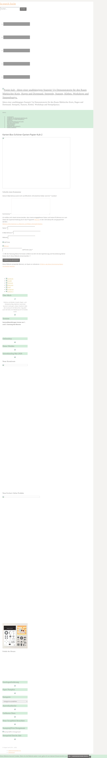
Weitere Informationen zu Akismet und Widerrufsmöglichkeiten (22, 224)
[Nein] (90, 757)
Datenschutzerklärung (14, 750)
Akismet (37, 220)
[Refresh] (6, 246)
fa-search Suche (8, 3)
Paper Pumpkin (11, 127)
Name (5, 228)
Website (5, 237)
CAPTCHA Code (27, 250)
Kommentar (7, 214)
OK (69, 756)
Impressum (11, 752)
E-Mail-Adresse (8, 233)
